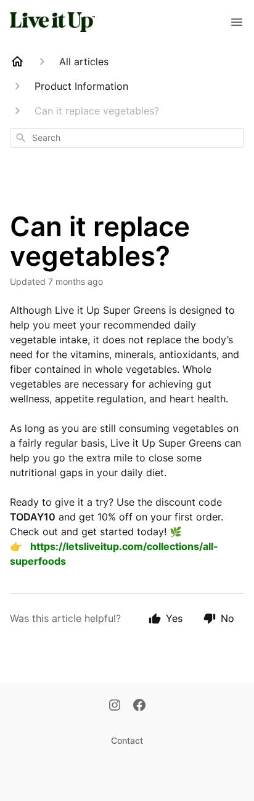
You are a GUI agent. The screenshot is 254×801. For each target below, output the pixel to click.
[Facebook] (139, 706)
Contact (127, 740)
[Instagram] (114, 706)
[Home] (17, 61)
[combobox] (127, 138)
